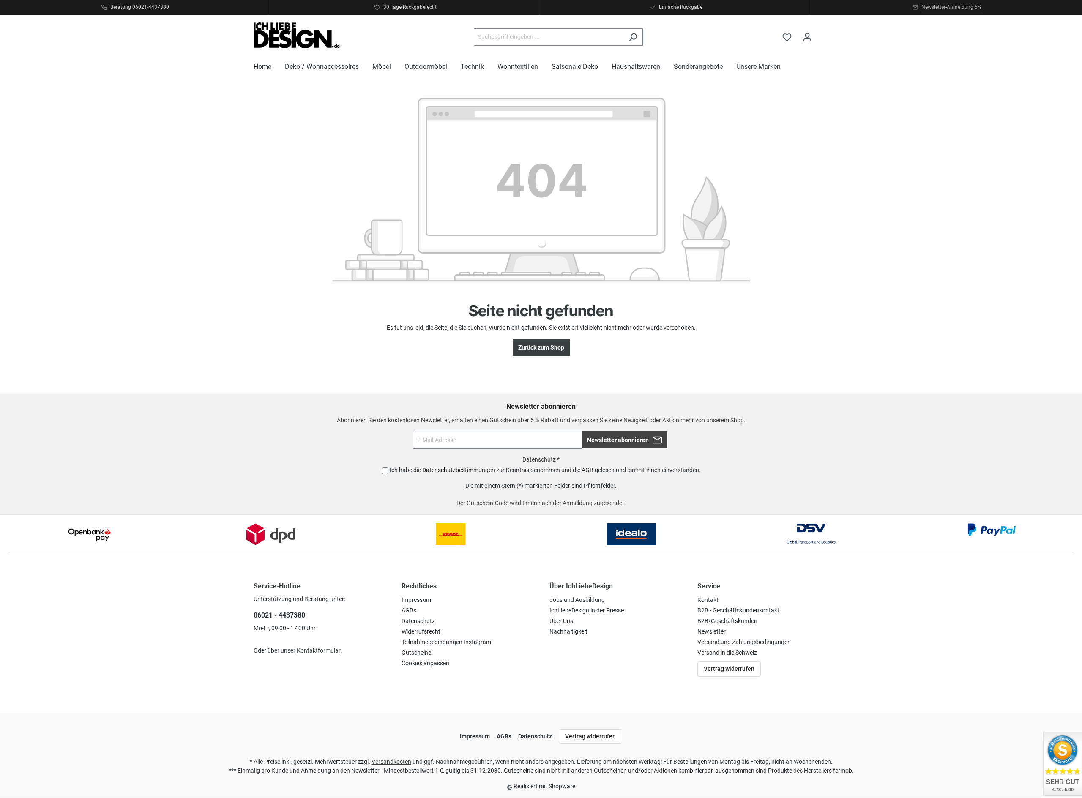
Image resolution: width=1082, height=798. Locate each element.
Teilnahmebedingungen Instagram (446, 642)
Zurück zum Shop (541, 347)
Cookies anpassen (425, 663)
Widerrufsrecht (421, 631)
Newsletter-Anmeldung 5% (951, 7)
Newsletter (711, 631)
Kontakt (708, 599)
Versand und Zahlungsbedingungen (744, 642)
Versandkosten (391, 761)
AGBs (409, 610)
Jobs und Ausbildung (577, 599)
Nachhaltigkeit (568, 631)
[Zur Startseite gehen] (297, 35)
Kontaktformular (318, 650)
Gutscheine (416, 652)
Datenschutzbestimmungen (458, 470)
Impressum (416, 599)
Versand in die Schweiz (727, 652)
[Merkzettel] (787, 37)
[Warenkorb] (822, 33)
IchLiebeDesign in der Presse (586, 610)
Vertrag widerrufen (729, 668)
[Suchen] (633, 37)
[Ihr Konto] (807, 37)
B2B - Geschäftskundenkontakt (738, 610)
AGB (587, 470)
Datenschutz (418, 621)
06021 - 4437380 (279, 615)
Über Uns (561, 621)
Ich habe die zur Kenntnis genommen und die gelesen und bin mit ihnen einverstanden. (545, 470)
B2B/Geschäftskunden (727, 621)
